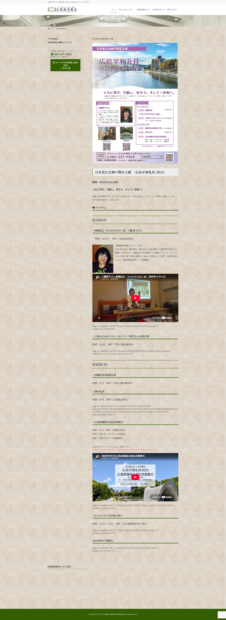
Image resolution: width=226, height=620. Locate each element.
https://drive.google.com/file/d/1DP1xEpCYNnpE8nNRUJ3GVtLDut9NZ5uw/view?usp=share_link (124, 450)
